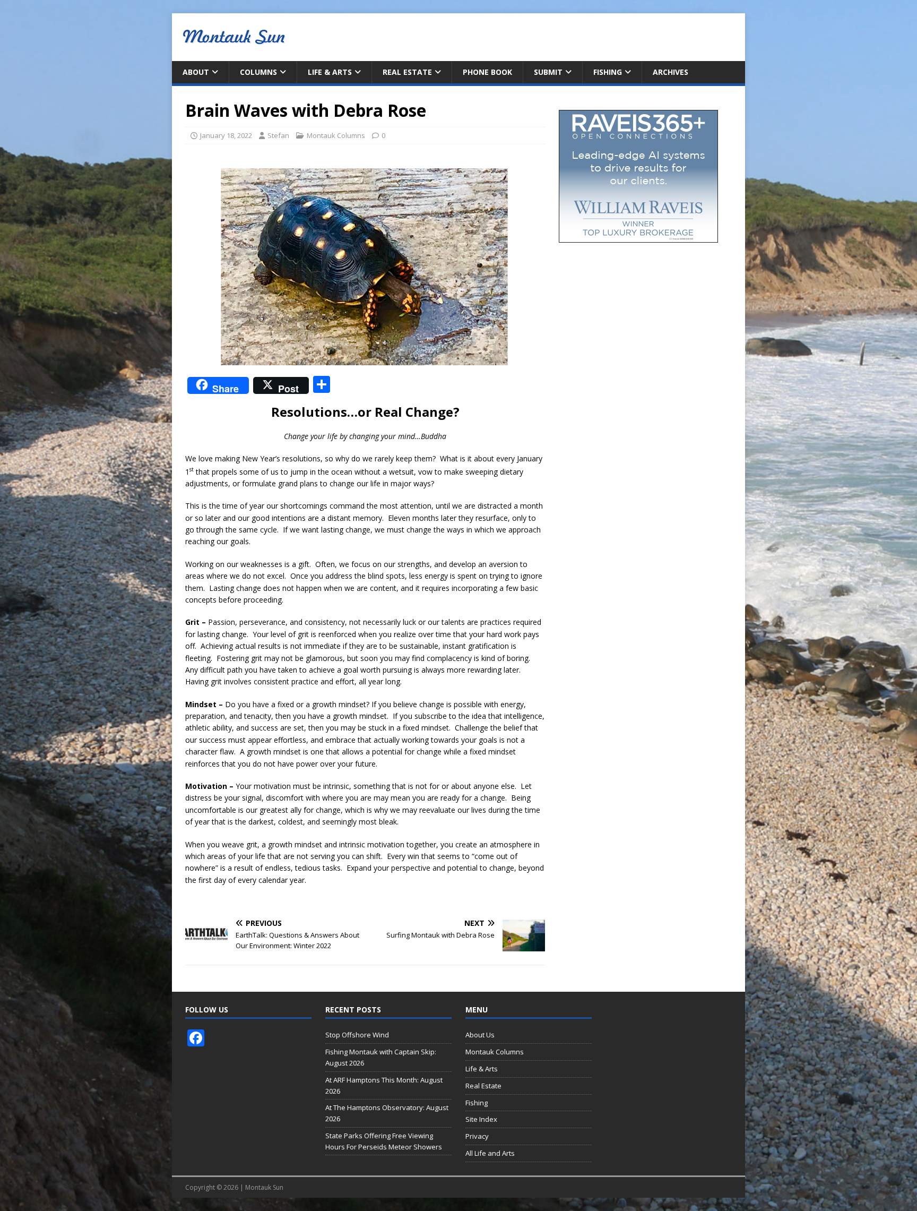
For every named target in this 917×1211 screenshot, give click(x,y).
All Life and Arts (490, 1153)
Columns (258, 72)
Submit (548, 72)
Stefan (278, 135)
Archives (670, 72)
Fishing (607, 72)
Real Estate (407, 72)
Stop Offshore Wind (357, 1035)
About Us (480, 1035)
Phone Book (487, 72)
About (196, 72)
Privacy (477, 1136)
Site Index (481, 1119)
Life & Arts (330, 72)
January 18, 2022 (226, 135)
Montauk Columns (336, 135)
